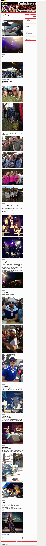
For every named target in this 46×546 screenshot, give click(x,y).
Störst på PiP (5, 262)
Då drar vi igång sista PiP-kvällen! (11, 206)
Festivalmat (5, 447)
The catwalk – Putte (7, 81)
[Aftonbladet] (3, 0)
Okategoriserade (27, 27)
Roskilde (27, 32)
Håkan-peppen (6, 292)
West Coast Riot (27, 38)
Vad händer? (5, 15)
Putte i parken (7, 54)
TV (17, 12)
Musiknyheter (27, 26)
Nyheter (7, 12)
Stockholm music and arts (29, 33)
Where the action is (28, 39)
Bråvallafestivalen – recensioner (29, 21)
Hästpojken (5, 386)
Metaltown (27, 25)
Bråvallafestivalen (28, 20)
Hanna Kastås (9, 82)
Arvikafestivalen (27, 19)
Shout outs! (5, 56)
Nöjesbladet (14, 12)
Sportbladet (10, 12)
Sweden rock (27, 34)
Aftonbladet (3, 12)
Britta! (3, 502)
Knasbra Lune (6, 416)
